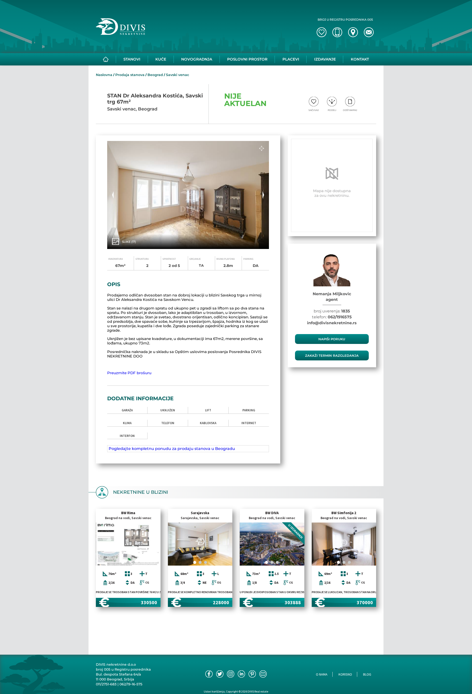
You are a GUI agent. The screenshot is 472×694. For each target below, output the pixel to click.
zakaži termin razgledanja (332, 355)
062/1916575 (340, 317)
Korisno (345, 674)
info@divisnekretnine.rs (332, 323)
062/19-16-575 (130, 684)
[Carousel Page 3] (133, 562)
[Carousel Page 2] (128, 562)
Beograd (155, 75)
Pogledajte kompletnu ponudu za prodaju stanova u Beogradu (172, 448)
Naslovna (104, 75)
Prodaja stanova (130, 75)
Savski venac (177, 75)
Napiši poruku (331, 339)
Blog (367, 674)
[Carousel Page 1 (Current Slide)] (122, 562)
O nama (321, 674)
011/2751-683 (106, 684)
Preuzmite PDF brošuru (129, 372)
